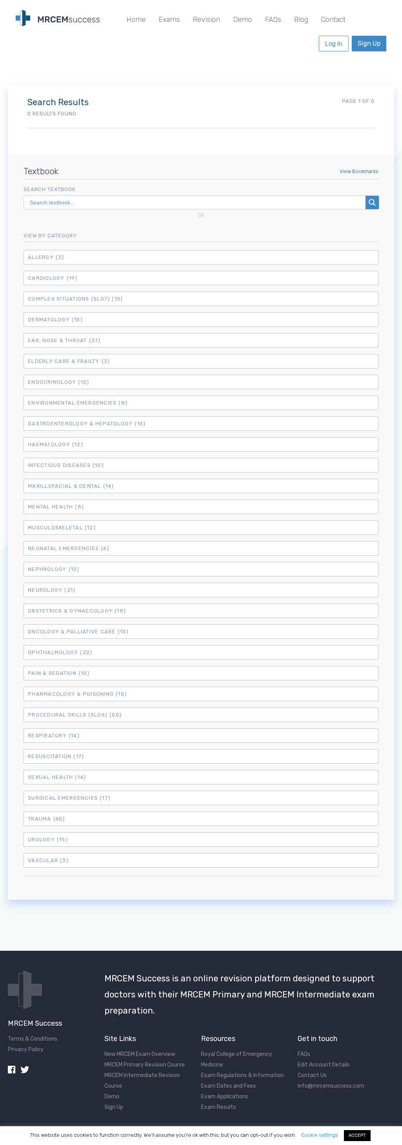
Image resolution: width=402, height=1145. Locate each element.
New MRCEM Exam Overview (139, 1054)
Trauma (46, 819)
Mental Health (56, 507)
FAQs (273, 19)
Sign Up (369, 43)
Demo (242, 19)
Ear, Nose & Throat (64, 340)
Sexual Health (57, 777)
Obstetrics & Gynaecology (77, 611)
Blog (301, 19)
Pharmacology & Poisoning (77, 694)
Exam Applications (224, 1096)
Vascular (48, 860)
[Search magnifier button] (372, 202)
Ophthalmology (60, 652)
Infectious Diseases (66, 465)
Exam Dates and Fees (228, 1086)
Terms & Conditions (32, 1039)
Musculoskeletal (62, 528)
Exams (169, 19)
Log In (333, 43)
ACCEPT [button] (357, 1135)
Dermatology (55, 320)
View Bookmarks (359, 171)
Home (136, 19)
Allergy (46, 257)
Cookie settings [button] (319, 1135)
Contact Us (312, 1075)
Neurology (51, 590)
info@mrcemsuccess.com (331, 1086)
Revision (206, 19)
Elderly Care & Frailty (69, 361)
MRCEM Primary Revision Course (144, 1064)
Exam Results (218, 1107)
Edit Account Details (324, 1064)
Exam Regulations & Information (242, 1075)
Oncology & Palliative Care (78, 631)
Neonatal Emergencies (68, 548)
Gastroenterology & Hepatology (87, 424)
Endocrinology (58, 382)
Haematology (55, 444)
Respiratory (54, 735)
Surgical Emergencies (69, 798)
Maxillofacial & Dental (71, 486)
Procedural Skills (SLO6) (75, 715)
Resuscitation (56, 756)
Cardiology (53, 278)
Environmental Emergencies (78, 403)
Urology (48, 839)
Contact (333, 19)
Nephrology (54, 569)
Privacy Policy (26, 1049)
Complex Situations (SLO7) (75, 299)
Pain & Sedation (59, 673)
